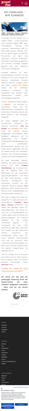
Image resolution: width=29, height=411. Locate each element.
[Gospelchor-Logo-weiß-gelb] (11, 3)
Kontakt (3, 355)
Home (3, 350)
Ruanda (3, 363)
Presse (3, 359)
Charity (3, 378)
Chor (2, 346)
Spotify (3, 331)
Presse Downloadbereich (8, 361)
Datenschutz (4, 348)
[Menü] (25, 3)
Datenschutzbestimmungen (20, 387)
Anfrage (3, 344)
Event (3, 380)
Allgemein (4, 375)
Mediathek (4, 357)
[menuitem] (21, 3)
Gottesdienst (5, 382)
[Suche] (21, 3)
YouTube (3, 327)
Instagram (4, 329)
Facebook (4, 325)
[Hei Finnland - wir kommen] (14, 26)
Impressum (4, 352)
